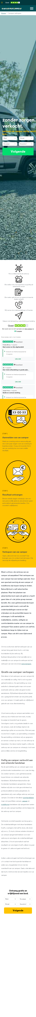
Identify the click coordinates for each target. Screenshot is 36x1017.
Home (3, 13)
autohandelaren (28, 798)
